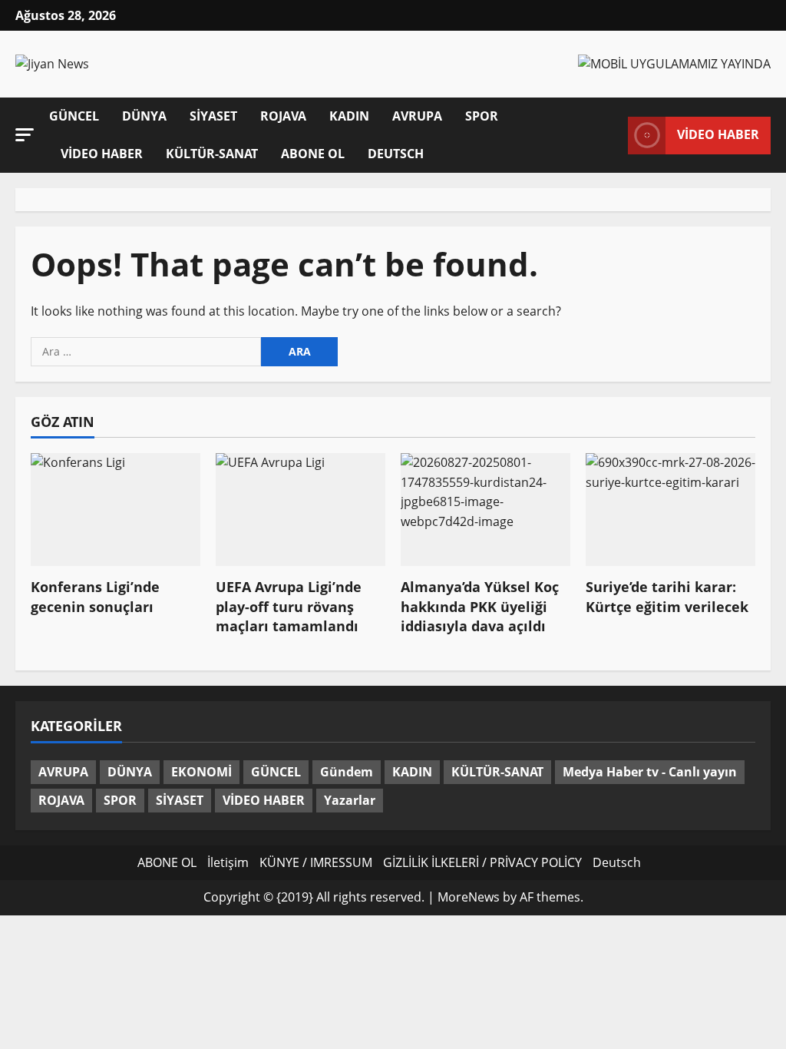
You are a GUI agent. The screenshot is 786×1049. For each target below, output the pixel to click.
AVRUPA (417, 116)
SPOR (481, 116)
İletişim (228, 862)
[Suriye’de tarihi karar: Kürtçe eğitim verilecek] (670, 509)
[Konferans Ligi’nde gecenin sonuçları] (115, 509)
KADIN (349, 116)
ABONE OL (313, 153)
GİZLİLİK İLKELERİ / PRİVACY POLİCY (482, 862)
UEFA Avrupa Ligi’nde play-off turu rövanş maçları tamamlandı (289, 605)
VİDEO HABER (102, 153)
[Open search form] (611, 135)
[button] (24, 134)
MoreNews (469, 897)
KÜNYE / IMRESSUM (315, 862)
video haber (718, 134)
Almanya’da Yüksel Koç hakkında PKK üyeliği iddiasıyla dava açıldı (480, 605)
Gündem (346, 771)
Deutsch (396, 153)
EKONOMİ (201, 771)
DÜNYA (144, 116)
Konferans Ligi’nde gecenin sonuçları (95, 596)
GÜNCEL (74, 116)
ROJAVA (283, 116)
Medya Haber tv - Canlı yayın (650, 771)
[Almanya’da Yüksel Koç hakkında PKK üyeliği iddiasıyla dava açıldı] (485, 509)
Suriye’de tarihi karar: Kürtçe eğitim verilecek (667, 596)
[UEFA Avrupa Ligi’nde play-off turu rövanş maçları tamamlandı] (300, 509)
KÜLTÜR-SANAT (212, 153)
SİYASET (213, 116)
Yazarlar (349, 800)
